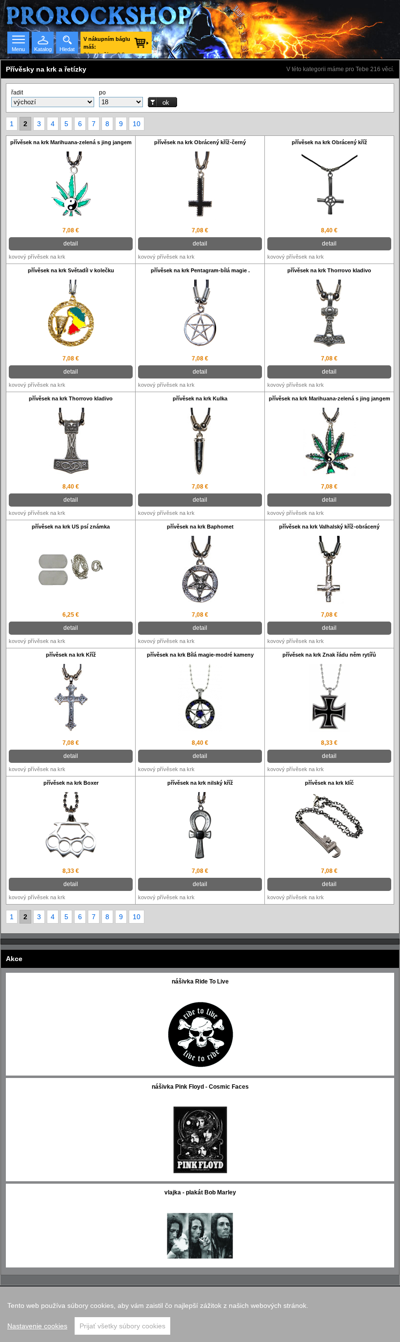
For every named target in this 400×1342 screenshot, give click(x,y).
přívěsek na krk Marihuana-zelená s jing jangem (71, 142)
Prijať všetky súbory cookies (122, 1326)
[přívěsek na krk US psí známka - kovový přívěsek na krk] (71, 571)
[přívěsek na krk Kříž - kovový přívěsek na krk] (71, 699)
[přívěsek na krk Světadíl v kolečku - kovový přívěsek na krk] (71, 315)
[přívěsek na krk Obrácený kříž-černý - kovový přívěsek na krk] (200, 186)
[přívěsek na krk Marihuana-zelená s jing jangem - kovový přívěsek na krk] (71, 186)
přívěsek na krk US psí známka (71, 526)
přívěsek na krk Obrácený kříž (329, 142)
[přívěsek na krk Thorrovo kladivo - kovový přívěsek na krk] (329, 315)
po (102, 92)
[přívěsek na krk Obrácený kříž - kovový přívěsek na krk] (329, 186)
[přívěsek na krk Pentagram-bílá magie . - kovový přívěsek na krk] (200, 315)
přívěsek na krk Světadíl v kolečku (71, 270)
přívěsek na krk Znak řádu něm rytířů (329, 655)
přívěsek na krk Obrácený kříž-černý (200, 142)
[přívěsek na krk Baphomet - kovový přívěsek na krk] (200, 571)
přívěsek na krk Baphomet (200, 526)
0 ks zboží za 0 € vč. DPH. (106, 45)
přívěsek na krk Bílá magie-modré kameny (200, 655)
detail (70, 243)
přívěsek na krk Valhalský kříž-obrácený (329, 526)
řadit (17, 92)
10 (136, 124)
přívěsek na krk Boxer (71, 783)
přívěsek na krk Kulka (200, 398)
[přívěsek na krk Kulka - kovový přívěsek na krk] (200, 443)
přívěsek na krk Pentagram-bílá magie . (200, 270)
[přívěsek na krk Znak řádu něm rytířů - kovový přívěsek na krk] (329, 699)
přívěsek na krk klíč (329, 783)
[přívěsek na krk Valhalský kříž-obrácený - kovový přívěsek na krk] (329, 571)
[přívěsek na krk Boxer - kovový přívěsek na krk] (71, 827)
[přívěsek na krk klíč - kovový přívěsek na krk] (329, 827)
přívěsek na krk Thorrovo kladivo (329, 270)
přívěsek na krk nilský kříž (200, 783)
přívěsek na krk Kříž (71, 655)
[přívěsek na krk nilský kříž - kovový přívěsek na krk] (200, 827)
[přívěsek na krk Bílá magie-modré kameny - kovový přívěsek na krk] (200, 699)
